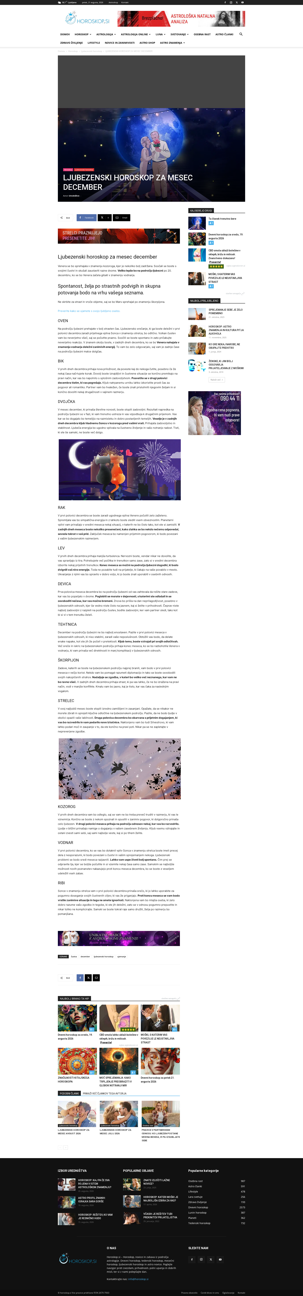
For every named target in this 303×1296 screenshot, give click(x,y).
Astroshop (113, 2)
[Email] (96, 977)
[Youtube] (242, 2)
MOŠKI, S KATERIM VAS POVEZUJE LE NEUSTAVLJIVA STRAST (157, 1038)
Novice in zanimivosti (120, 42)
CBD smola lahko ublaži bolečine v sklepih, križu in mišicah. (118, 1038)
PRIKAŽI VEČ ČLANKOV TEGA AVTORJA (104, 1093)
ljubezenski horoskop (103, 956)
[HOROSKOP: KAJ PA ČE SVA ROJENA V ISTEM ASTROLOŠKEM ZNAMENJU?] (66, 1184)
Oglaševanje (228, 1292)
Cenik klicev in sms (210, 1292)
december (85, 956)
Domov (61, 51)
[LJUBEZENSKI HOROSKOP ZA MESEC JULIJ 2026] (119, 1114)
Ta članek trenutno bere (222, 218)
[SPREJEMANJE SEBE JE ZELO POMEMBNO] (197, 314)
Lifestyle (94, 42)
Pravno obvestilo (189, 1292)
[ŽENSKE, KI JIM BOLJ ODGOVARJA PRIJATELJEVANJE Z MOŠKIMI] (197, 365)
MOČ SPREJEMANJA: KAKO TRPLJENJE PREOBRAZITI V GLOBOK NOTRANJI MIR (115, 1081)
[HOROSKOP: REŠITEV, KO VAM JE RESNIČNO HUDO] (66, 1219)
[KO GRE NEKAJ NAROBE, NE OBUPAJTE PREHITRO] (197, 349)
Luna (159, 34)
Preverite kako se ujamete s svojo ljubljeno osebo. (89, 311)
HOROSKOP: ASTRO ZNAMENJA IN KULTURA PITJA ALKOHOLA (226, 330)
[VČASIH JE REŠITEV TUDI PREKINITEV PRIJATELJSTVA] (132, 1218)
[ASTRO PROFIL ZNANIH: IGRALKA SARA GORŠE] (66, 1202)
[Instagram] (231, 2)
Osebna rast (202, 34)
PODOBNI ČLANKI (69, 1093)
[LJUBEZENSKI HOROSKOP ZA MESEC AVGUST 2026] (77, 1114)
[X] (236, 2)
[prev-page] (60, 1147)
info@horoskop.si (138, 1279)
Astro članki (224, 34)
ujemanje (121, 956)
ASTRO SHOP (147, 42)
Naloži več (216, 379)
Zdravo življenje (71, 42)
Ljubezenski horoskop (91, 51)
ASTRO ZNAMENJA (171, 42)
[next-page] (65, 1147)
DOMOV (65, 34)
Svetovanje (178, 34)
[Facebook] (225, 2)
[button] (241, 34)
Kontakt (125, 2)
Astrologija (104, 34)
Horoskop (82, 34)
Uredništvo (74, 195)
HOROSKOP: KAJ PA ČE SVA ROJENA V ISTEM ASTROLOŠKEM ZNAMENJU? (94, 1184)
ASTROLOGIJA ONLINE (134, 34)
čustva (74, 956)
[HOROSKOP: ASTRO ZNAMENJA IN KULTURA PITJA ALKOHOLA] (197, 331)
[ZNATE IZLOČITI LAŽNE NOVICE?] (132, 1184)
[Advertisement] (151, 81)
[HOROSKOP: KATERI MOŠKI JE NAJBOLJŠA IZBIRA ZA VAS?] (132, 1201)
